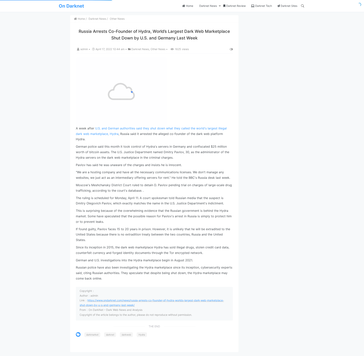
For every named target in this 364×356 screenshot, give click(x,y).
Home (189, 5)
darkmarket (92, 334)
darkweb (126, 334)
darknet (110, 334)
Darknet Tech (263, 5)
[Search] (302, 6)
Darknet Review (235, 5)
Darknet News (207, 5)
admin (84, 49)
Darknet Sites (288, 5)
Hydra (142, 334)
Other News (117, 18)
